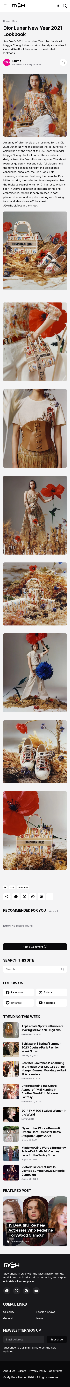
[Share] (63, 62)
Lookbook (23, 887)
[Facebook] (16, 896)
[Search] (65, 6)
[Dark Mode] (58, 6)
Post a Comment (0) (35, 946)
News (39, 1318)
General (8, 1318)
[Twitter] (24, 896)
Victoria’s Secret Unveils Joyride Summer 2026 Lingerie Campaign (42, 1170)
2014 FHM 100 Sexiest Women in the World (43, 1112)
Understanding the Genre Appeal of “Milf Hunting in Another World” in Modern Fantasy (39, 1091)
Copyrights (55, 1370)
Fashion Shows (45, 1311)
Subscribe (56, 1339)
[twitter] (16, 1290)
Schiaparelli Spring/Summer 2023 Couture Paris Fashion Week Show (41, 1047)
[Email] (41, 896)
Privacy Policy (37, 1370)
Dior (14, 21)
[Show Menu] (5, 6)
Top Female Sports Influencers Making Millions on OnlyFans (42, 1028)
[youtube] (36, 1290)
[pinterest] (26, 1290)
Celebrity (8, 1311)
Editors (22, 1370)
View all (53, 911)
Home (6, 21)
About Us (9, 1370)
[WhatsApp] (32, 896)
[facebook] (6, 1290)
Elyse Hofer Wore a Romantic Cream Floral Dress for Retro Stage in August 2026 (41, 1132)
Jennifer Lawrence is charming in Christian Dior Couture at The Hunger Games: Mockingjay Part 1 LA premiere (43, 1068)
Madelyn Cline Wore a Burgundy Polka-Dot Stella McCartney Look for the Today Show (43, 1151)
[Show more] (49, 896)
